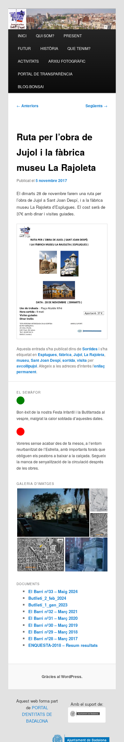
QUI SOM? (45, 35)
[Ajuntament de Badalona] (87, 721)
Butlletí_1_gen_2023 (47, 605)
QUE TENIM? (79, 48)
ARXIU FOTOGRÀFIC (67, 61)
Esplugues (47, 354)
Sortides (90, 349)
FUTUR (24, 48)
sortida (68, 360)
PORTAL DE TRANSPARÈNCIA (45, 73)
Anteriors (27, 105)
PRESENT (73, 35)
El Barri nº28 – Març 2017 (53, 638)
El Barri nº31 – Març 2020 (53, 618)
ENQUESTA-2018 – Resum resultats (63, 645)
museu (23, 360)
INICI (22, 35)
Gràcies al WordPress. (62, 676)
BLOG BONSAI (31, 86)
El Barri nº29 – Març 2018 (53, 632)
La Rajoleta (94, 354)
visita (82, 360)
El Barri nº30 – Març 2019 (53, 625)
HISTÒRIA (49, 48)
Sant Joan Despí (45, 360)
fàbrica (65, 354)
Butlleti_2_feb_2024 (47, 598)
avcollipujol (27, 366)
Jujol (77, 354)
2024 (73, 591)
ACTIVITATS (28, 61)
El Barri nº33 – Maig (48, 591)
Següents (96, 105)
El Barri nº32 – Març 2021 (53, 611)
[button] (53, 512)
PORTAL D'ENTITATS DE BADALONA (37, 714)
